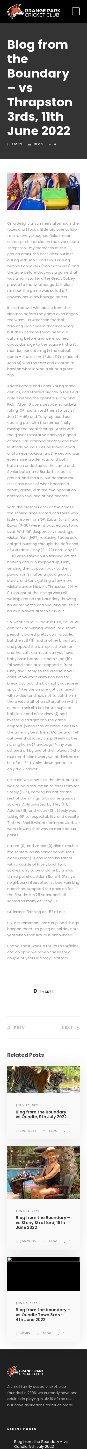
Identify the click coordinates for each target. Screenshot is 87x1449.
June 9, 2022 (26, 1303)
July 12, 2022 (27, 1105)
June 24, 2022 (27, 1211)
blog (38, 144)
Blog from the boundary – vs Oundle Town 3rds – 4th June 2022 (43, 1315)
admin (17, 144)
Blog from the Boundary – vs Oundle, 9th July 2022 (43, 1114)
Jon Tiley (28, 1131)
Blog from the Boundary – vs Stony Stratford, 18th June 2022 (43, 1222)
